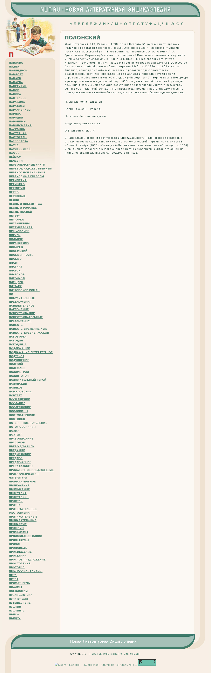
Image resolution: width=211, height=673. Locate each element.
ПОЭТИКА (16, 434)
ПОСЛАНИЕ (17, 403)
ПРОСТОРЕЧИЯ (20, 563)
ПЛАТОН (15, 270)
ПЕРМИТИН (17, 188)
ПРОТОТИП (17, 567)
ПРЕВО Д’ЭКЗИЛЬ (21, 446)
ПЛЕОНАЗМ (17, 278)
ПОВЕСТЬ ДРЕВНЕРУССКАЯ (29, 332)
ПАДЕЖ (14, 66)
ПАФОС (14, 153)
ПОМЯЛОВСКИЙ (20, 391)
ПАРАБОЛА (17, 102)
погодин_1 (18, 344)
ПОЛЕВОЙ (16, 364)
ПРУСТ (13, 579)
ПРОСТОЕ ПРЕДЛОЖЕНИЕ (27, 559)
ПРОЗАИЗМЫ (18, 532)
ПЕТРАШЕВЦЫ (19, 223)
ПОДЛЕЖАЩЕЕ (19, 348)
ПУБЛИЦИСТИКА (21, 595)
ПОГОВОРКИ (18, 336)
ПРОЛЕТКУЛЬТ (19, 540)
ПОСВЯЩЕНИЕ (19, 399)
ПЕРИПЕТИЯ (18, 180)
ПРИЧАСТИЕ (18, 524)
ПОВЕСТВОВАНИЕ (22, 313)
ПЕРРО (14, 192)
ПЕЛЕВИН (16, 160)
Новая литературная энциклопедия (115, 653)
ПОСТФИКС (17, 419)
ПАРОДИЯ (16, 117)
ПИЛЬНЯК (16, 239)
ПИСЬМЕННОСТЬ (21, 255)
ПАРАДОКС (17, 105)
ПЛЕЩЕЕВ (16, 282)
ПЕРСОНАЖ (17, 196)
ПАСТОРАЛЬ (18, 137)
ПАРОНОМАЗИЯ (20, 125)
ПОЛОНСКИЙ (18, 383)
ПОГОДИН (16, 340)
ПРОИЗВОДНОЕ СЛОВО (25, 536)
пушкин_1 (17, 610)
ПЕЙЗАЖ (15, 156)
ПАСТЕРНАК (18, 133)
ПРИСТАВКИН (19, 497)
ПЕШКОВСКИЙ (19, 231)
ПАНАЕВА (16, 82)
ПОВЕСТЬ (16, 324)
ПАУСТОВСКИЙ (20, 149)
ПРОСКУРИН (18, 555)
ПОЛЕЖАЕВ (17, 368)
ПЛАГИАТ (15, 266)
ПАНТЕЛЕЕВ (18, 98)
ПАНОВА (15, 94)
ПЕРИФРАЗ (17, 184)
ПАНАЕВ (15, 78)
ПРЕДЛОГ (16, 458)
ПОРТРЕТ (15, 395)
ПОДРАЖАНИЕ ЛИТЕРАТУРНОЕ (31, 352)
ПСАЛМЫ (15, 587)
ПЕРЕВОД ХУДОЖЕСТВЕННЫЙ (30, 168)
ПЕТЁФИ (15, 215)
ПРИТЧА (15, 505)
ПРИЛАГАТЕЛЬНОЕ (22, 481)
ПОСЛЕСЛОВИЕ (20, 407)
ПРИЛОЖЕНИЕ (19, 485)
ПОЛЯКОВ (16, 387)
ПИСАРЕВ (16, 247)
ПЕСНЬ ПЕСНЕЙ (20, 211)
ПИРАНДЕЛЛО (19, 243)
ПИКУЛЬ (14, 235)
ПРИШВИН (16, 528)
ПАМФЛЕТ (16, 74)
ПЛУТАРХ (15, 286)
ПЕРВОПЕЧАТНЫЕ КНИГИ (27, 164)
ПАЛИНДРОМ (18, 70)
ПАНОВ (14, 90)
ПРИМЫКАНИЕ (19, 489)
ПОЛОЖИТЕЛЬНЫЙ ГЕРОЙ (28, 379)
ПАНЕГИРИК (18, 86)
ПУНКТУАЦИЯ (18, 598)
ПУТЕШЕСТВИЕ (20, 602)
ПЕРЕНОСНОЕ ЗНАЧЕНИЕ (27, 172)
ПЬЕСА (14, 614)
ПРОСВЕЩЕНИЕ (20, 551)
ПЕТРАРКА (16, 219)
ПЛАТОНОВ (17, 274)
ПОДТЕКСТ (16, 356)
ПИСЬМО (15, 258)
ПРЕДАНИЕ (17, 450)
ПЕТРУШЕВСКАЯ (21, 227)
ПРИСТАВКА (18, 493)
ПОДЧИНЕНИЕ (19, 360)
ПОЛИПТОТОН (19, 375)
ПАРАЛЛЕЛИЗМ (20, 109)
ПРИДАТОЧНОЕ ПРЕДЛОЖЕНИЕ (31, 470)
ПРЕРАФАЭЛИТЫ (21, 466)
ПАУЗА (14, 145)
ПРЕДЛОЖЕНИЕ (20, 462)
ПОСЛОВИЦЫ (18, 411)
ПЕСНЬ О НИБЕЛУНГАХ (25, 204)
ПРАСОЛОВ (17, 442)
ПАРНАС (15, 113)
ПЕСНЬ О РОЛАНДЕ (23, 207)
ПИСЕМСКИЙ (18, 251)
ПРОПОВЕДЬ (18, 547)
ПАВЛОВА (16, 62)
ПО (11, 294)
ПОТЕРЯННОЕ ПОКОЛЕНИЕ (28, 423)
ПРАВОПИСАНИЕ (21, 438)
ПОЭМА (14, 430)
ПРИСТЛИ (16, 501)
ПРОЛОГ (15, 544)
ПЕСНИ (14, 200)
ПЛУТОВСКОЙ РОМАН (24, 290)
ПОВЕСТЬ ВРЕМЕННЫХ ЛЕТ (29, 328)
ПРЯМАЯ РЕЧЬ (19, 583)
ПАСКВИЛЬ (17, 129)
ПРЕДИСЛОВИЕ (20, 454)
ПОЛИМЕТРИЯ (19, 372)
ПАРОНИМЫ (17, 121)
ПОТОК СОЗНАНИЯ (22, 426)
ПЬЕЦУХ (15, 618)
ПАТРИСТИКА (18, 141)
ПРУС (13, 575)
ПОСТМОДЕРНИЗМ (22, 415)
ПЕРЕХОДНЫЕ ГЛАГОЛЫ (26, 176)
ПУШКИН (15, 606)
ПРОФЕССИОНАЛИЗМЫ (25, 571)
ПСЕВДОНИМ (18, 591)
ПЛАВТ (14, 262)
